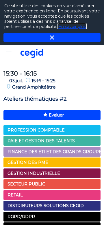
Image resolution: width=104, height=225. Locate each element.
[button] (8, 54)
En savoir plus (72, 26)
